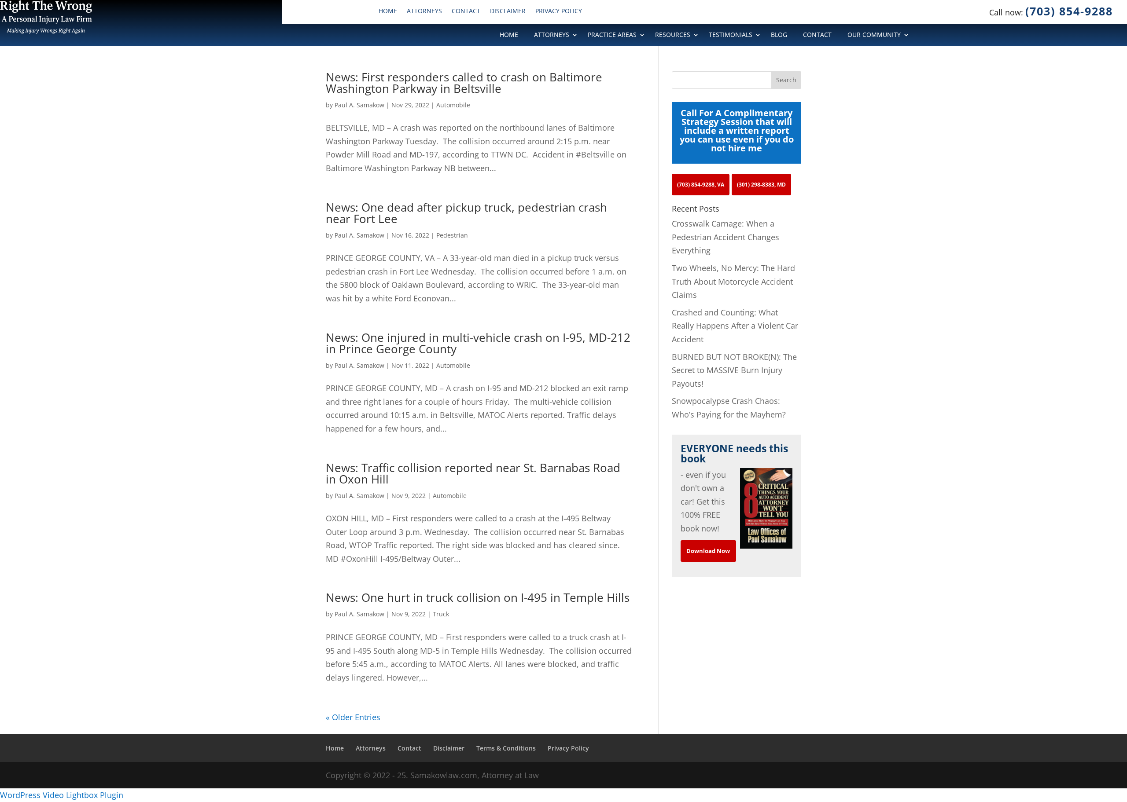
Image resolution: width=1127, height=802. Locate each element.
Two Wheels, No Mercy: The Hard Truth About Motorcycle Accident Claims (733, 281)
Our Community (874, 35)
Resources (672, 35)
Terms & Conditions (506, 748)
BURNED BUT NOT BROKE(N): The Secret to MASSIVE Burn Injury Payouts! (734, 370)
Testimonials (730, 35)
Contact (466, 11)
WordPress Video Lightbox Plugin (61, 795)
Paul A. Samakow (359, 105)
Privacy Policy (558, 11)
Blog (779, 35)
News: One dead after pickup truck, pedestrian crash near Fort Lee (466, 213)
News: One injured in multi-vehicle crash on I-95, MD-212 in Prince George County (478, 343)
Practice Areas (612, 35)
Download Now (708, 551)
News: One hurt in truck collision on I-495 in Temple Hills (478, 597)
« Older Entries (353, 717)
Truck (441, 614)
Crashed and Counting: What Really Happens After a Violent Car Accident (735, 325)
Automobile (453, 105)
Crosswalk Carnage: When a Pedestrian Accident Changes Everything (725, 237)
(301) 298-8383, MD (761, 184)
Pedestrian (452, 235)
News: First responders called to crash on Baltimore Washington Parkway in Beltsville (464, 82)
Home (388, 11)
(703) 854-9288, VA (700, 184)
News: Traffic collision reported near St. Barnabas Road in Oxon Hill (473, 473)
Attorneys (424, 11)
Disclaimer (508, 11)
